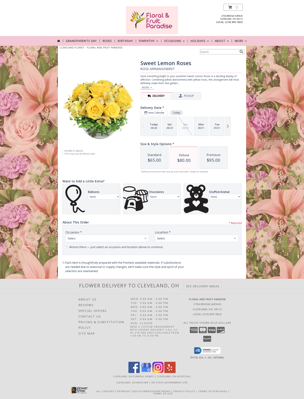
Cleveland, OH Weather (132, 382)
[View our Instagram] (158, 372)
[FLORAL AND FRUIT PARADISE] (152, 20)
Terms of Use (163, 393)
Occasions (172, 41)
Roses (107, 41)
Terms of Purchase (213, 391)
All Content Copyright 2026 (117, 391)
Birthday (125, 41)
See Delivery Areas (203, 286)
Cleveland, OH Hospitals (174, 376)
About (220, 41)
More (239, 41)
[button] (233, 7)
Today (176, 112)
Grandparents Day (81, 41)
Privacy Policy (184, 391)
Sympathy (147, 41)
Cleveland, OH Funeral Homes (133, 376)
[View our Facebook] (134, 372)
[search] (241, 52)
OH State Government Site (169, 382)
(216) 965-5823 (234, 22)
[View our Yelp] (170, 372)
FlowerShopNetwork (154, 391)
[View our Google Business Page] (146, 372)
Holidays (198, 41)
